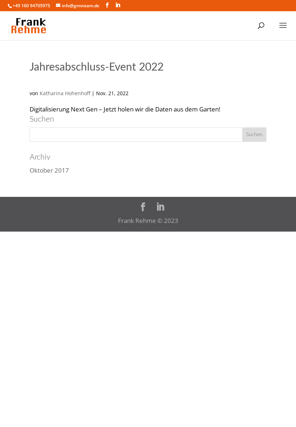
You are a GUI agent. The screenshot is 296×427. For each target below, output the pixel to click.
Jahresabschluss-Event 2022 (97, 67)
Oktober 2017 (49, 170)
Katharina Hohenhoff (65, 93)
